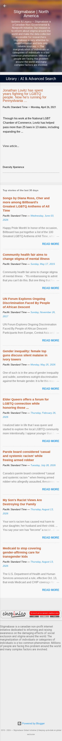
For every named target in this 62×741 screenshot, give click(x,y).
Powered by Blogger (33, 723)
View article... (11, 146)
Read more (50, 243)
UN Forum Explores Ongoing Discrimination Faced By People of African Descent (26, 303)
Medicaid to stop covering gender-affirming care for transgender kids (22, 552)
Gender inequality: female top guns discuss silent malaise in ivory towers (25, 355)
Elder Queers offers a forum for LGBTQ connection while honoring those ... (26, 403)
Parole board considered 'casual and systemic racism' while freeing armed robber (26, 456)
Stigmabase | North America (31, 13)
